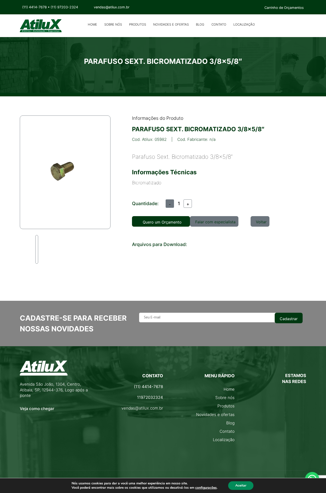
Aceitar (240, 485)
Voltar (261, 221)
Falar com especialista (215, 221)
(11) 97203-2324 (64, 7)
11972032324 (150, 397)
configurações (206, 488)
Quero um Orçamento (162, 222)
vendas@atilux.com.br (142, 408)
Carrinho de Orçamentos (284, 7)
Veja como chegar (37, 408)
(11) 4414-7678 (34, 7)
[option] (36, 249)
